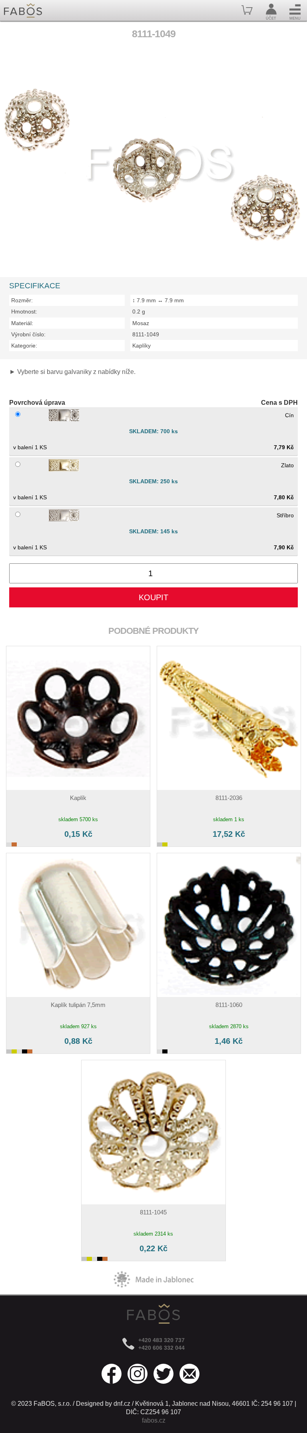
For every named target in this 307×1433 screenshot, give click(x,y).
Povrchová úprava (37, 402)
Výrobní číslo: (28, 334)
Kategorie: (24, 345)
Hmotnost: (24, 311)
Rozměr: (22, 300)
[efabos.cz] (23, 10)
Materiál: (22, 323)
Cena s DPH (279, 402)
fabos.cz (153, 1420)
